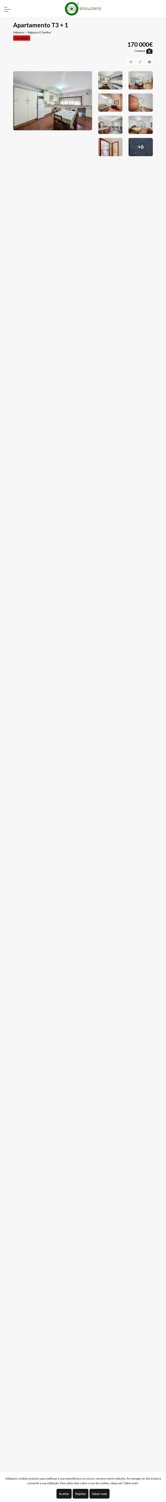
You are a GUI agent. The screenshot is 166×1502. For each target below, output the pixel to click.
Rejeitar (80, 1494)
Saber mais (99, 1494)
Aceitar (64, 1494)
